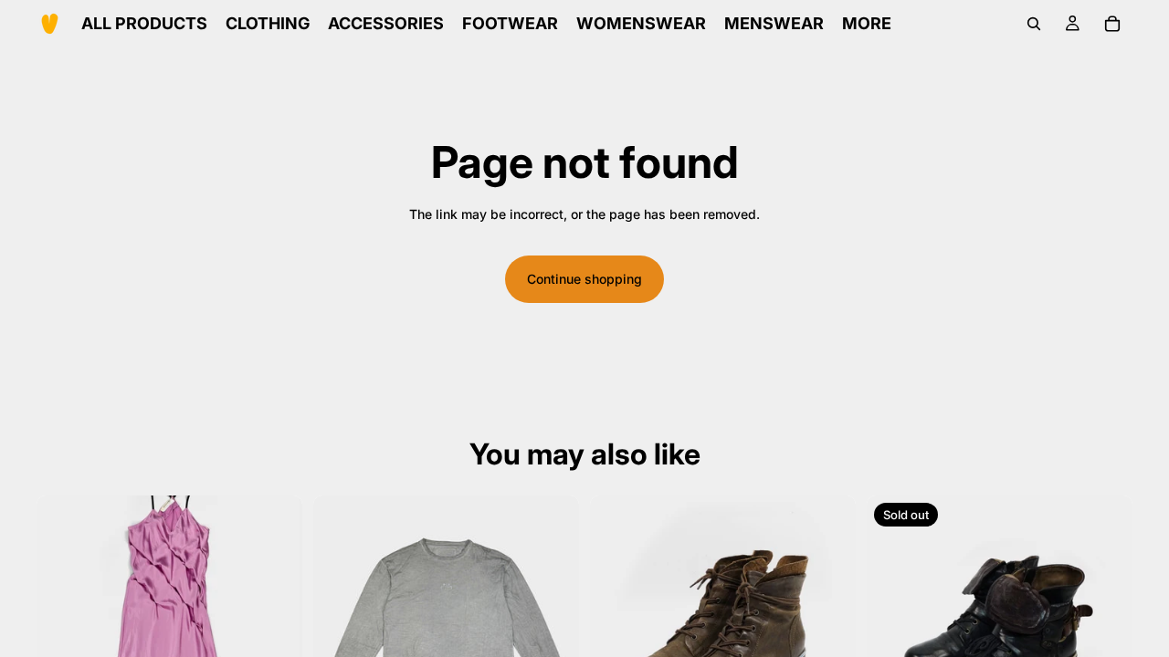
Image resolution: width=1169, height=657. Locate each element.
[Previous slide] (64, 629)
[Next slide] (274, 629)
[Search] (1034, 24)
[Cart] (1112, 24)
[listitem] (866, 24)
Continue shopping (584, 279)
